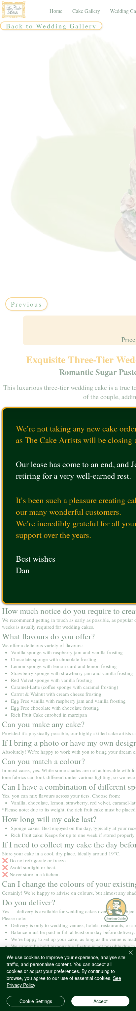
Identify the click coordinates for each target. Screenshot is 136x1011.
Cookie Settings (35, 1001)
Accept (100, 1001)
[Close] (127, 956)
